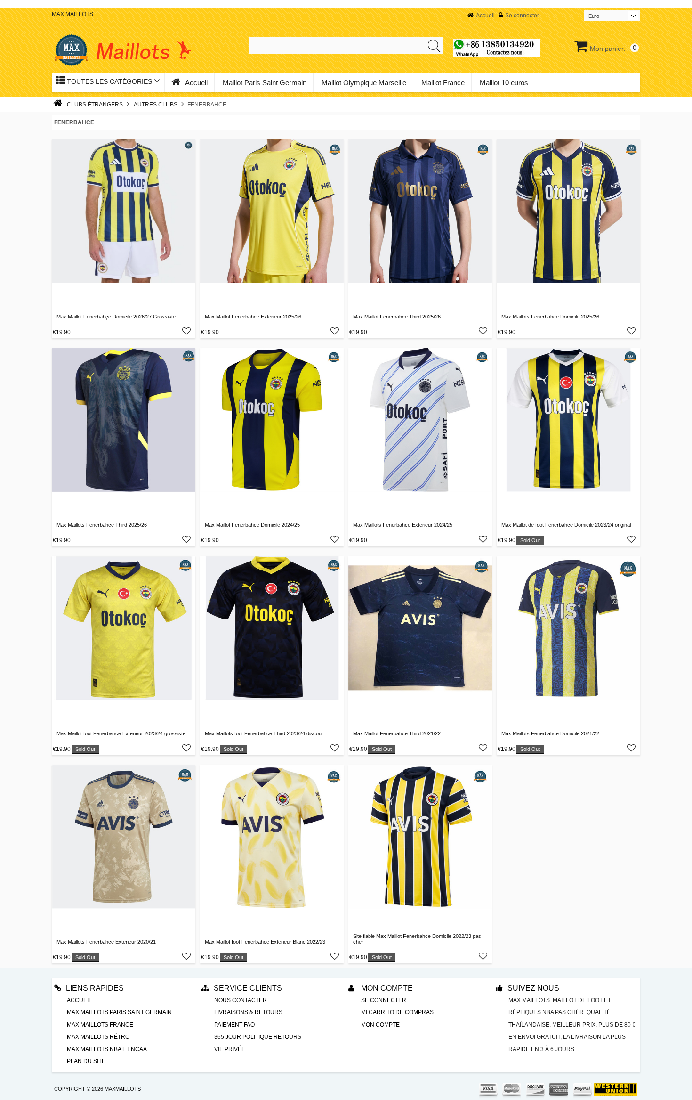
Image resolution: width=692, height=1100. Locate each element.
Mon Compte (386, 988)
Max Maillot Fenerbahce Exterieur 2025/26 (253, 316)
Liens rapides (95, 988)
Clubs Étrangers (95, 104)
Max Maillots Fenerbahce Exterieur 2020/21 (106, 942)
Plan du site (86, 1061)
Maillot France (443, 83)
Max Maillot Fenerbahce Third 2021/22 (397, 733)
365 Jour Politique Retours (257, 1037)
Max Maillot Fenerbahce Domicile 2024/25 (252, 525)
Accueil (485, 15)
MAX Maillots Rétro (98, 1037)
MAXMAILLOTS (123, 1089)
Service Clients (248, 988)
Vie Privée (229, 1049)
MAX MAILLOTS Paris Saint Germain (119, 1012)
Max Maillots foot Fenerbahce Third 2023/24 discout (264, 733)
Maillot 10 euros (504, 83)
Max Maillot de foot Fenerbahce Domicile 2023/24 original (566, 525)
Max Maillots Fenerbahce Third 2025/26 (101, 525)
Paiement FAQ (234, 1024)
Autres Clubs (155, 104)
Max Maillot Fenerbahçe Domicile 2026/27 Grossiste (116, 316)
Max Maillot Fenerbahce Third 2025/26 (397, 316)
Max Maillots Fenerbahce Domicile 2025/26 (550, 316)
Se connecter (522, 15)
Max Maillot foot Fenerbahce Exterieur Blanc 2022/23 (265, 942)
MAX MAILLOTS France (100, 1024)
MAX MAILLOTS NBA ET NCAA (107, 1049)
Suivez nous (533, 988)
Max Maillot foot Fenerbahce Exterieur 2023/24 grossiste (120, 733)
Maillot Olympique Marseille (364, 83)
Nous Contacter (240, 1000)
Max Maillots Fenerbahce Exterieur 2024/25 (402, 525)
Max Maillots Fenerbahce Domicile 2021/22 (550, 733)
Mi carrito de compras (397, 1012)
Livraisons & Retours (248, 1012)
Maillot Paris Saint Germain (264, 83)
